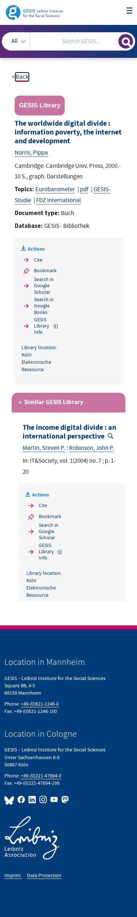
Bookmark (45, 270)
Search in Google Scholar (44, 286)
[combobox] (68, 41)
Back (22, 77)
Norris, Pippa (31, 153)
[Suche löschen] (112, 40)
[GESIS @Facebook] (21, 799)
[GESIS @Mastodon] (64, 799)
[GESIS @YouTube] (54, 799)
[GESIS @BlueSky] (10, 799)
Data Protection (44, 875)
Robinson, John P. (91, 448)
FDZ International (58, 200)
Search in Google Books (44, 306)
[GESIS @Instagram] (43, 799)
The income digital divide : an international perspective (69, 432)
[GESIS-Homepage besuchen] (35, 12)
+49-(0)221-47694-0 (41, 775)
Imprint (13, 875)
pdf (84, 189)
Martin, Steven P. (44, 448)
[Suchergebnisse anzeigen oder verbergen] (125, 41)
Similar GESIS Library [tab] (53, 402)
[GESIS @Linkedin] (32, 799)
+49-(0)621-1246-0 (40, 703)
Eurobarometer (55, 189)
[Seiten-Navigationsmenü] (129, 11)
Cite (38, 259)
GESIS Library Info (41, 326)
